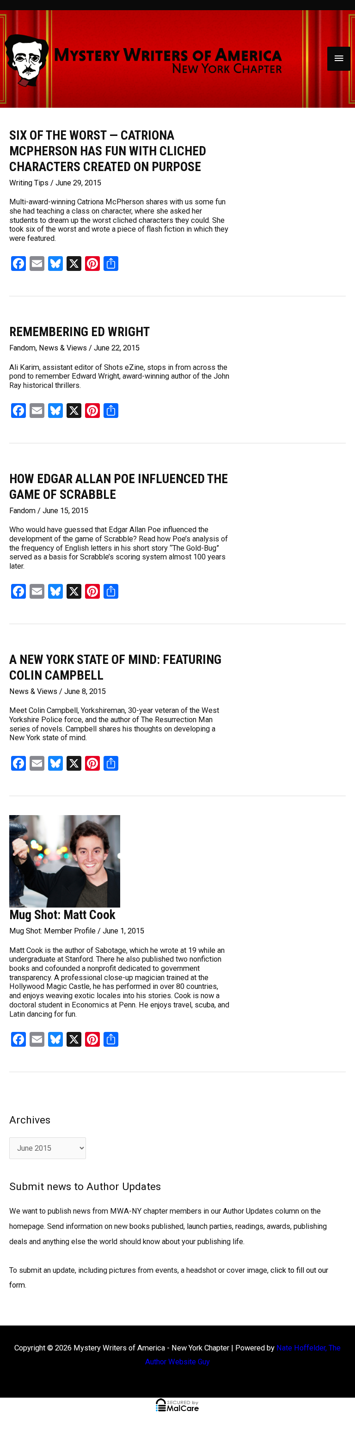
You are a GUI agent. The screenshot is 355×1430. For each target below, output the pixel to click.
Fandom (22, 348)
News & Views (63, 348)
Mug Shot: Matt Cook (62, 915)
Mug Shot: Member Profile (52, 931)
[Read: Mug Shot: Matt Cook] (64, 860)
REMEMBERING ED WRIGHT (79, 332)
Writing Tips (29, 182)
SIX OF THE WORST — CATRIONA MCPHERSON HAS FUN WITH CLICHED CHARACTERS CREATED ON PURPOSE (107, 151)
